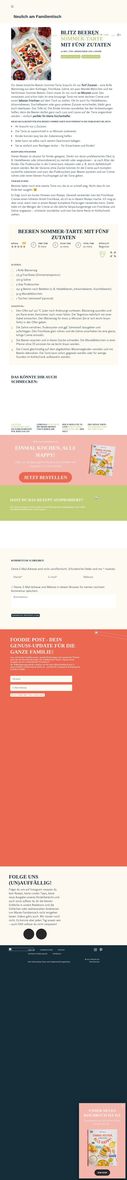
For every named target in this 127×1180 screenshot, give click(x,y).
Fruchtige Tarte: (97, 426)
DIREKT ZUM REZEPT (70, 57)
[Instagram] (73, 879)
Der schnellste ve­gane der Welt (73, 427)
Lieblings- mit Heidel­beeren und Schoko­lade (48, 426)
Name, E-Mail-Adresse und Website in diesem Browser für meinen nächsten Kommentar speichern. (58, 589)
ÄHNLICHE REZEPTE (91, 57)
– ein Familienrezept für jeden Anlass (21, 427)
